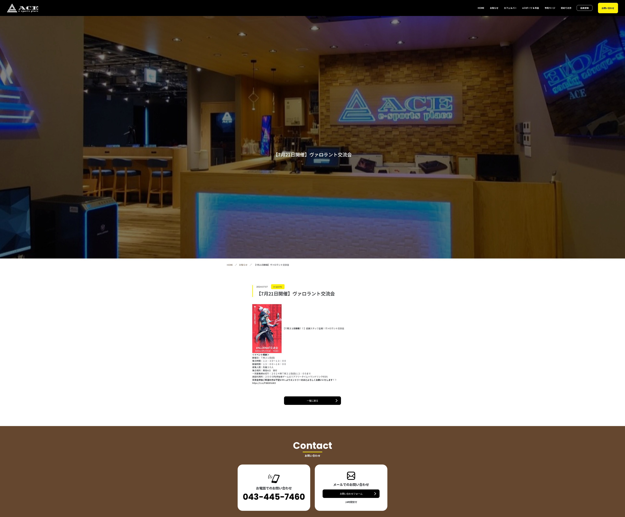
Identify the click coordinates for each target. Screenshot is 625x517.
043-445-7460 (274, 497)
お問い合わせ (608, 7)
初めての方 (566, 7)
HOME (481, 7)
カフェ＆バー (510, 7)
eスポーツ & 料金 (530, 7)
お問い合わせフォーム (351, 493)
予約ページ (550, 7)
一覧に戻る (312, 400)
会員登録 (584, 7)
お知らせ (494, 7)
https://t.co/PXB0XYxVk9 (264, 382)
